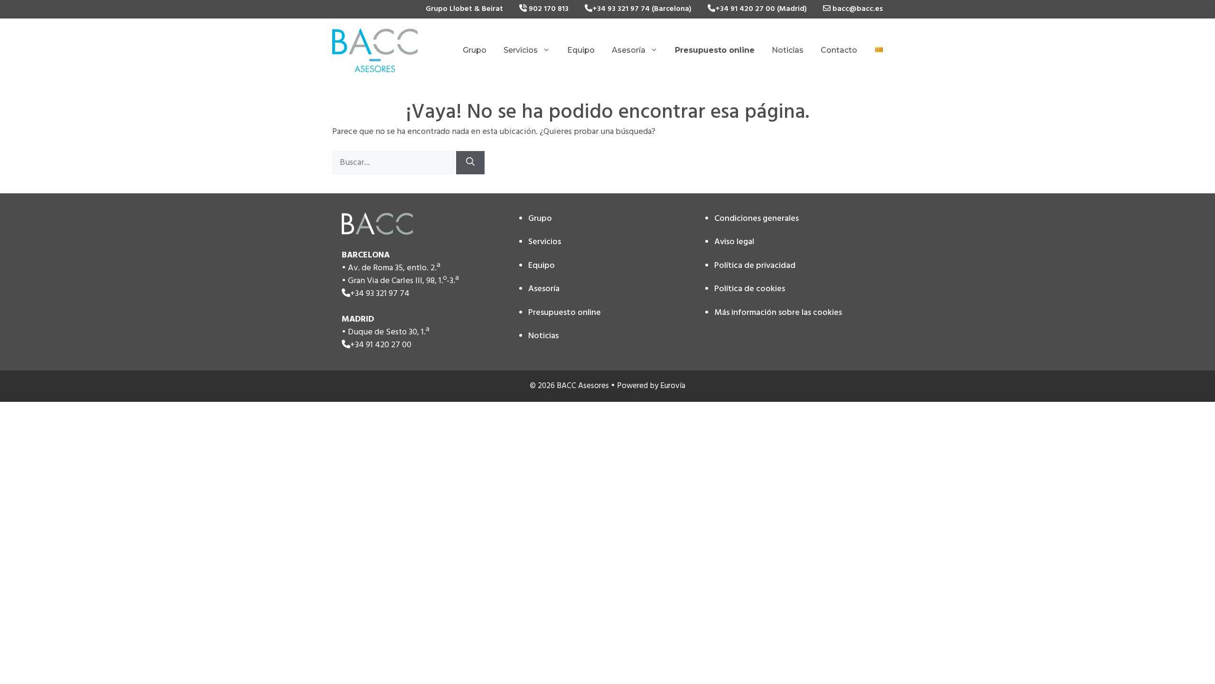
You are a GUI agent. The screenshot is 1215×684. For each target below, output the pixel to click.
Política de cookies (749, 289)
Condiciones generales (756, 219)
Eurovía (672, 386)
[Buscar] (470, 162)
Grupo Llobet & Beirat (464, 9)
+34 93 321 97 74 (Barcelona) (642, 9)
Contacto (839, 50)
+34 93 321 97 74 (380, 294)
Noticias (788, 50)
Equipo (581, 50)
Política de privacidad (754, 266)
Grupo (474, 50)
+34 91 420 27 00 (380, 345)
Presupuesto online (564, 313)
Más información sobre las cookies (778, 313)
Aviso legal (734, 242)
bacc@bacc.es (857, 9)
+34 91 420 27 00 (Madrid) (761, 9)
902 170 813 (548, 9)
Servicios (521, 50)
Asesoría (628, 50)
